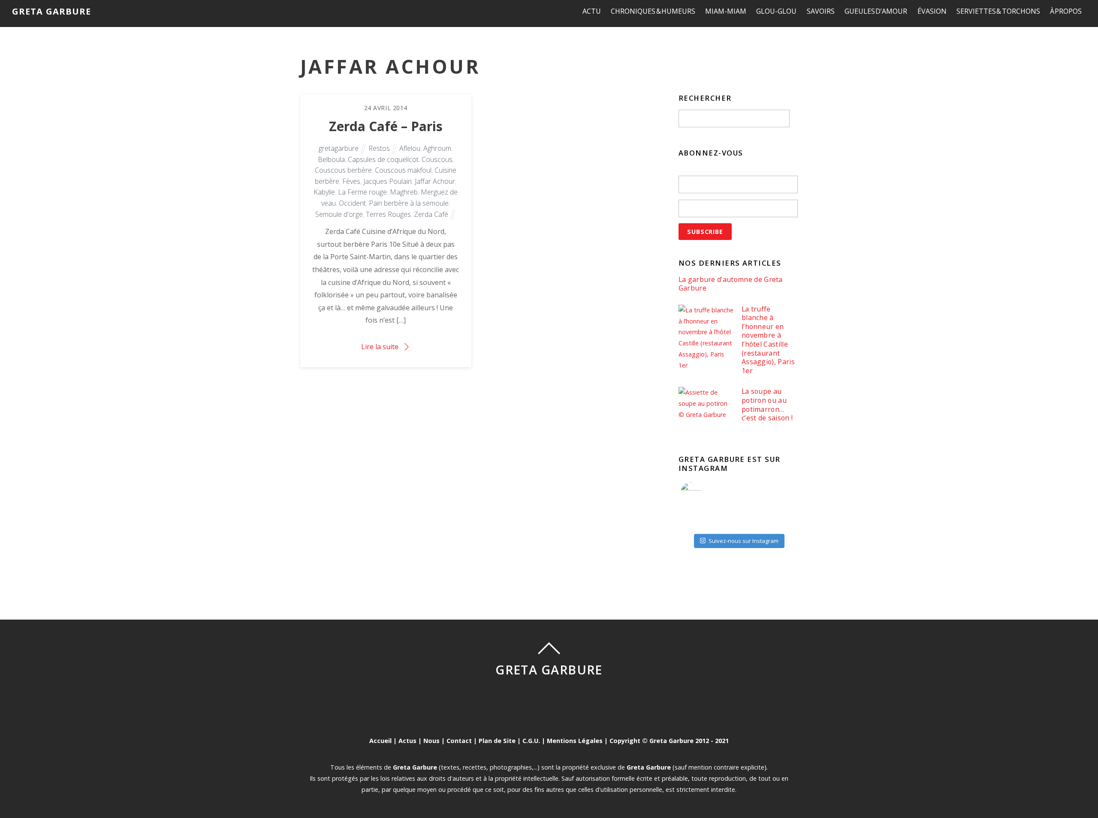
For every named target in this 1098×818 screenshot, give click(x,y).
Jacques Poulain (387, 181)
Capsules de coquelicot (383, 159)
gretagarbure (339, 148)
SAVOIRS (821, 11)
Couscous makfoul (403, 170)
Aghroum (437, 148)
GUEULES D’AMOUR (876, 11)
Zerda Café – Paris (386, 126)
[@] (703, 492)
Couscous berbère (343, 170)
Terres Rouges (388, 214)
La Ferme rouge (362, 192)
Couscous (437, 159)
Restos (379, 148)
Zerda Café (431, 214)
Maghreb (404, 192)
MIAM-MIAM (725, 11)
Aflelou (409, 148)
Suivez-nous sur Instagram (743, 541)
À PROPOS (1066, 11)
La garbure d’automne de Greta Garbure (731, 284)
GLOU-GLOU (776, 11)
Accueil (380, 741)
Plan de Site (497, 741)
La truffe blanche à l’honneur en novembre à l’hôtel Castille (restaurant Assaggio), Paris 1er (768, 340)
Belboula (331, 159)
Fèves (351, 181)
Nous (431, 741)
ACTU (591, 11)
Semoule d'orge (339, 214)
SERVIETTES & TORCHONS (998, 11)
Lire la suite (379, 346)
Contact (459, 741)
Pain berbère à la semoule (409, 203)
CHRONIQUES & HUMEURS (653, 11)
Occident (352, 203)
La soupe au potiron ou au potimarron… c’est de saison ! (767, 404)
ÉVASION (932, 11)
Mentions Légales (575, 741)
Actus (407, 741)
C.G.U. (531, 741)
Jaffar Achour (435, 181)
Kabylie (324, 192)
